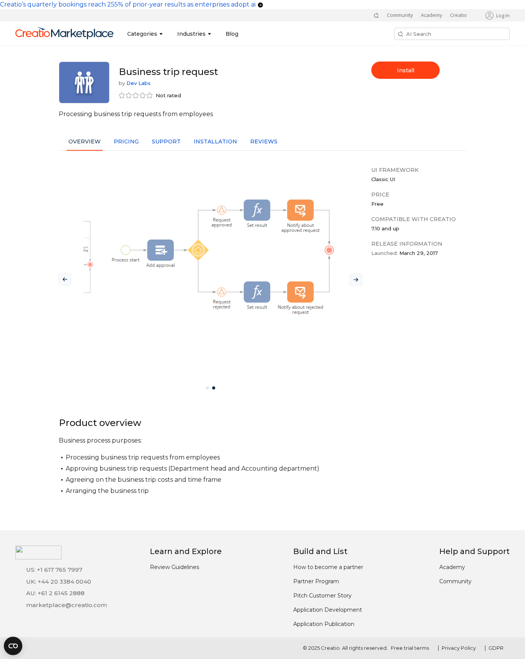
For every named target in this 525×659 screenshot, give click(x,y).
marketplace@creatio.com (66, 605)
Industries (191, 33)
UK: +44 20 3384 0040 (58, 581)
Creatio (458, 15)
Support (166, 141)
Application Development (327, 609)
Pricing (126, 141)
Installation (215, 141)
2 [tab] (214, 388)
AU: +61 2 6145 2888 (55, 593)
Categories (142, 33)
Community (400, 15)
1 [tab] (207, 388)
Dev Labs (138, 83)
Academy (431, 15)
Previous (65, 279)
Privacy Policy (459, 648)
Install (405, 70)
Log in (503, 15)
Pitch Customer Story (322, 595)
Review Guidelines (174, 567)
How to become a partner (328, 567)
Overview (84, 141)
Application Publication (323, 624)
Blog (232, 33)
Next (356, 279)
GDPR (495, 648)
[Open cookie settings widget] (13, 646)
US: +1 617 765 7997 (54, 569)
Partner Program (316, 581)
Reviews (263, 141)
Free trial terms (410, 648)
